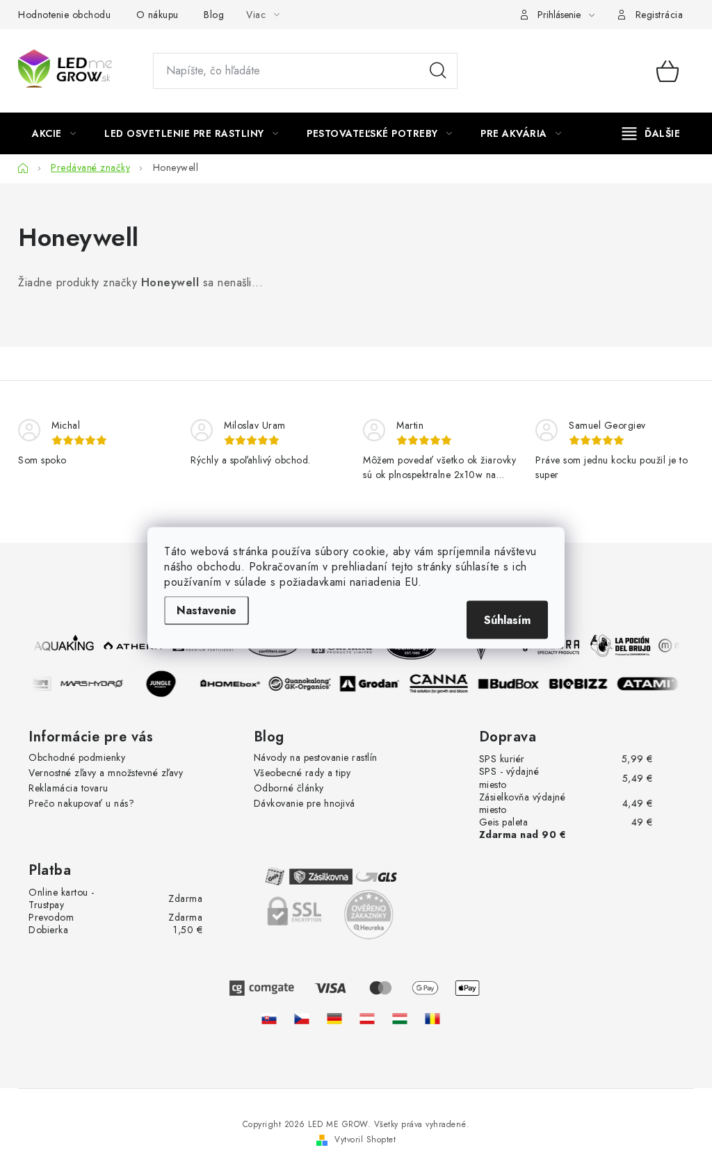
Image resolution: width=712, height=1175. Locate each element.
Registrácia (659, 15)
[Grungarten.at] (367, 1018)
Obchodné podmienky (77, 757)
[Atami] (650, 683)
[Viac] (651, 133)
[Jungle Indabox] (163, 683)
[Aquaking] (62, 645)
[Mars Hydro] (94, 683)
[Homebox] (233, 683)
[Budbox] (511, 683)
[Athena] (131, 645)
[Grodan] (372, 683)
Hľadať (438, 71)
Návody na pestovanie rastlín (316, 757)
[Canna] (441, 683)
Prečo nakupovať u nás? (81, 803)
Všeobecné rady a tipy (302, 773)
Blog (214, 15)
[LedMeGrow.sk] (269, 1018)
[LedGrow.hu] (399, 1018)
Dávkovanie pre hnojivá (304, 803)
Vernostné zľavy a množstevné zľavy (106, 773)
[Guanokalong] (302, 683)
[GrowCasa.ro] (432, 1018)
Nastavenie (206, 610)
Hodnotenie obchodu (64, 15)
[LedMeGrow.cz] (301, 1018)
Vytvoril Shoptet (365, 1139)
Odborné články (289, 788)
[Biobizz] (580, 683)
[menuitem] (54, 133)
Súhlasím (507, 619)
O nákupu (157, 15)
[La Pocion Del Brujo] (618, 645)
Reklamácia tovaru (68, 788)
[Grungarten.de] (334, 1018)
